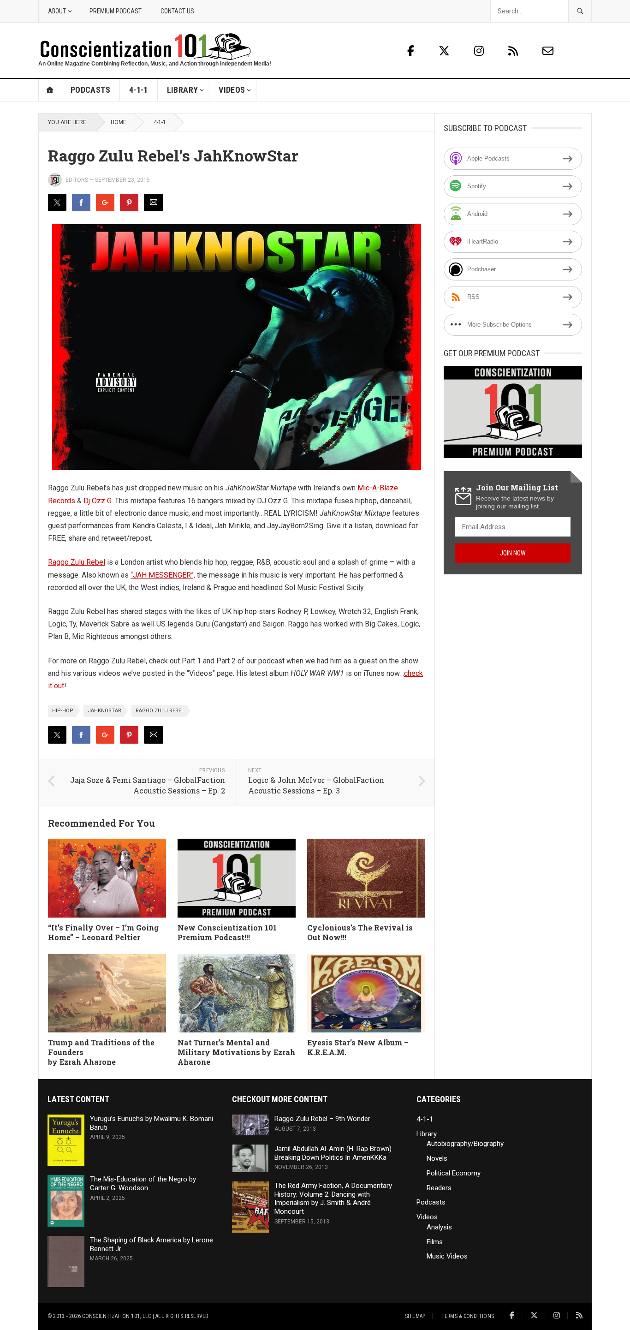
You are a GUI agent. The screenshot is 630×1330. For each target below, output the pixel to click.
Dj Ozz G (97, 500)
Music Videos (447, 1256)
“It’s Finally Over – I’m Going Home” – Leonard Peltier (103, 932)
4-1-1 (138, 90)
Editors (76, 180)
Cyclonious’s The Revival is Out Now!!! (360, 932)
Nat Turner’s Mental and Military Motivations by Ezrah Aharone (236, 1052)
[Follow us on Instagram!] (480, 51)
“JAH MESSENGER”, (163, 575)
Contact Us (177, 11)
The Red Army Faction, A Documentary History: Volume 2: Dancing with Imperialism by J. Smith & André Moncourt (333, 1198)
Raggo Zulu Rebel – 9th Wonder (322, 1119)
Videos (232, 90)
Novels (437, 1158)
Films (435, 1242)
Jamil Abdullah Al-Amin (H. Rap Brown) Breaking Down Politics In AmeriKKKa (333, 1153)
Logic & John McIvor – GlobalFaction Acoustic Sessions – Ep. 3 (316, 785)
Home (50, 90)
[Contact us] (548, 51)
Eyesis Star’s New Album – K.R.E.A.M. (358, 1047)
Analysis (439, 1227)
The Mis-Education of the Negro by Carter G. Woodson (143, 1183)
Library (182, 90)
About (57, 11)
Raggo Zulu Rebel (76, 562)
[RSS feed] (514, 51)
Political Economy (454, 1173)
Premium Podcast (115, 11)
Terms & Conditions (467, 1316)
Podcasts (90, 90)
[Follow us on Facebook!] (411, 51)
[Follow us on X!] (445, 51)
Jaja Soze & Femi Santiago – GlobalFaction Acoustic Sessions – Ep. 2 (147, 785)
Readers (439, 1188)
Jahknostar (104, 711)
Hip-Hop (62, 711)
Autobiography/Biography (465, 1143)
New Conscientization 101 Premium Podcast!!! (227, 932)
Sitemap (415, 1316)
